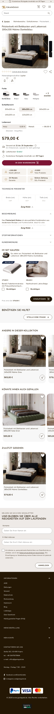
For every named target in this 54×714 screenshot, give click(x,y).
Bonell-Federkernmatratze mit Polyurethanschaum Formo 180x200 (12, 285)
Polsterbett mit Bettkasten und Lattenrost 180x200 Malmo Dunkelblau (21, 488)
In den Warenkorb (25, 163)
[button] (47, 94)
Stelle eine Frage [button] (36, 317)
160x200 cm (44, 109)
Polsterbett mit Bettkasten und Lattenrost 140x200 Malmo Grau (21, 371)
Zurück (7, 21)
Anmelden (43, 565)
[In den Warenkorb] (42, 377)
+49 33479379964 (13, 655)
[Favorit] (44, 7)
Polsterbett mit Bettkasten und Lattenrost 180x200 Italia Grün (21, 429)
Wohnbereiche (19, 21)
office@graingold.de (16, 659)
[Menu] (49, 7)
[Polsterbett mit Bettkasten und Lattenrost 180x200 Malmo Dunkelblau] (6, 255)
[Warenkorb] (39, 7)
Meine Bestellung (12, 628)
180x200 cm (27, 109)
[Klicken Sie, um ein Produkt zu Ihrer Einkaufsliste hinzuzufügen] (45, 72)
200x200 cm (10, 109)
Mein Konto (9, 638)
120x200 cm (27, 115)
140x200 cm (10, 115)
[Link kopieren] (50, 72)
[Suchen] (47, 13)
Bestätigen (11, 289)
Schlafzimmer (32, 21)
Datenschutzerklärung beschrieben (31, 553)
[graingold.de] (10, 7)
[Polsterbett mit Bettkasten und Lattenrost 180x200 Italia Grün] (24, 410)
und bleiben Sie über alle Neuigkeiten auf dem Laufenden (24, 517)
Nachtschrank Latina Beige (37, 284)
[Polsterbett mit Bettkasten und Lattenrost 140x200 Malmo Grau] (24, 351)
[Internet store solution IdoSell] (27, 706)
